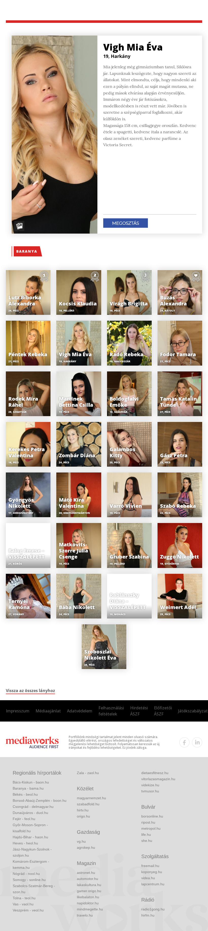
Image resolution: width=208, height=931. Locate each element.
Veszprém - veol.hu (28, 910)
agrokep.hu (86, 847)
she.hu (146, 841)
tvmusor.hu (150, 791)
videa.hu (148, 878)
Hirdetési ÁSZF (139, 711)
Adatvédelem (79, 711)
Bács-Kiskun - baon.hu (31, 782)
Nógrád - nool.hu (26, 874)
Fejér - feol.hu (24, 819)
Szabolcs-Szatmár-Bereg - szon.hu (34, 889)
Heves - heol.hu (25, 843)
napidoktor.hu (88, 903)
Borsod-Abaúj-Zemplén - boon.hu (39, 800)
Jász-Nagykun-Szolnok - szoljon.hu (32, 852)
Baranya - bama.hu (28, 788)
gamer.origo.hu (89, 891)
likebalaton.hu (88, 897)
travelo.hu (85, 915)
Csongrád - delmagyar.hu (33, 807)
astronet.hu (86, 873)
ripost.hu (148, 822)
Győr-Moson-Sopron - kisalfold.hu (30, 828)
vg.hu (81, 841)
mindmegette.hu (90, 909)
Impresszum (17, 711)
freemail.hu (150, 866)
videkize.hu (150, 785)
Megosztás (125, 223)
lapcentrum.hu (152, 884)
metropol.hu (151, 828)
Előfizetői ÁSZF (163, 711)
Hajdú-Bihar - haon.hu (30, 837)
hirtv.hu (83, 810)
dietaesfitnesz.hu (154, 773)
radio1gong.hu (153, 909)
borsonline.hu (152, 816)
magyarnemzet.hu (91, 798)
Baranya (26, 251)
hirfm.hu (147, 915)
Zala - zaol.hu (88, 773)
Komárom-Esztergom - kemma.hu (31, 864)
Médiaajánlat (48, 711)
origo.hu (83, 816)
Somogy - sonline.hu (29, 880)
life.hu (146, 834)
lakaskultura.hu (89, 885)
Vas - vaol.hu (23, 904)
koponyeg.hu (151, 872)
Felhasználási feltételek (111, 711)
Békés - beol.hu (25, 794)
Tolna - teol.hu (24, 898)
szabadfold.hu (88, 804)
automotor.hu (87, 879)
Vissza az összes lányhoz (30, 690)
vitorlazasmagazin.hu (158, 779)
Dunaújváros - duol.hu (30, 813)
